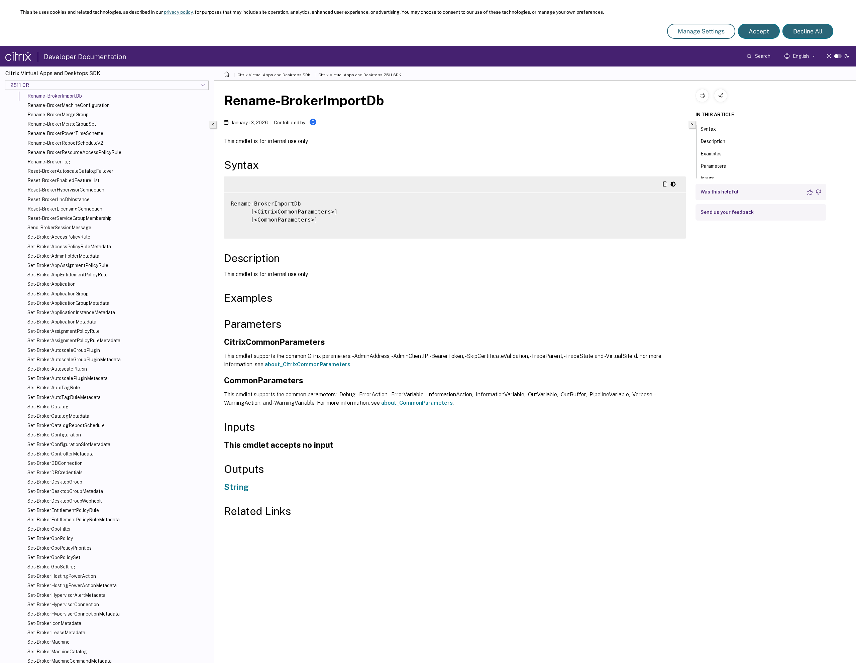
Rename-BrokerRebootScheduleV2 (65, 143)
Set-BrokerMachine (48, 642)
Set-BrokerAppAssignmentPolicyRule (67, 265)
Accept (759, 31)
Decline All (808, 31)
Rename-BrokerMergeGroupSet (61, 124)
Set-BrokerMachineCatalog (57, 651)
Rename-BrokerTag (48, 161)
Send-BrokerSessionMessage (59, 227)
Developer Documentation (85, 57)
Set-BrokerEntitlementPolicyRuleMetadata (73, 519)
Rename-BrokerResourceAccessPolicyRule (74, 152)
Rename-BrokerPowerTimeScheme (65, 133)
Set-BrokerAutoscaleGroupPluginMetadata (74, 359)
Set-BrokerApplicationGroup (58, 293)
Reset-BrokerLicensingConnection (64, 209)
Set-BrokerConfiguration (54, 434)
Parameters (713, 166)
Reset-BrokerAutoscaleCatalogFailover (70, 171)
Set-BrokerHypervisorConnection (63, 604)
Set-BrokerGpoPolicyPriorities (59, 548)
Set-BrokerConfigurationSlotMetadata (68, 444)
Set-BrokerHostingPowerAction (61, 576)
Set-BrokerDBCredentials (55, 472)
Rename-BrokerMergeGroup (58, 114)
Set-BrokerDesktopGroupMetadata (65, 491)
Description (713, 141)
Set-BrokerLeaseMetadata (56, 632)
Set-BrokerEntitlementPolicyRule (63, 510)
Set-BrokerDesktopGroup (54, 482)
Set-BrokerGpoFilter (49, 529)
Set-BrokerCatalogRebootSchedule (66, 425)
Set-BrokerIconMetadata (54, 623)
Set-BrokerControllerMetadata (60, 453)
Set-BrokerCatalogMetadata (58, 416)
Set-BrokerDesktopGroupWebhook (64, 501)
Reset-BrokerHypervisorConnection (65, 189)
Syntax (708, 129)
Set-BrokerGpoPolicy (50, 538)
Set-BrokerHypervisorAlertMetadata (66, 595)
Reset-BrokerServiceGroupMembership (69, 218)
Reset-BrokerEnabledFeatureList (63, 180)
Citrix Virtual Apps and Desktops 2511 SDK (359, 75)
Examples (711, 153)
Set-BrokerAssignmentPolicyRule (63, 331)
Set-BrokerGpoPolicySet (53, 557)
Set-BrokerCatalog (48, 406)
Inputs (707, 178)
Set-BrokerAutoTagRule (53, 387)
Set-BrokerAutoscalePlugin (57, 369)
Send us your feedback (727, 212)
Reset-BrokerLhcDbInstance (58, 199)
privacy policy (178, 12)
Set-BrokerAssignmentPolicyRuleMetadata (73, 340)
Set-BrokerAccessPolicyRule (58, 237)
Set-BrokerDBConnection (55, 463)
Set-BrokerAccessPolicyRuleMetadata (69, 246)
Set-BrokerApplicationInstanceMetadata (71, 312)
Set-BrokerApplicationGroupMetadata (68, 303)
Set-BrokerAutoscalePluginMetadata (67, 378)
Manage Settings (701, 31)
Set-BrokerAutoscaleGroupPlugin (63, 350)
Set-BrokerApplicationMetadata (61, 321)
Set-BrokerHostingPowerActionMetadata (72, 585)
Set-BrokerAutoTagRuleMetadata (64, 397)
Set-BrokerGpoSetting (51, 566)
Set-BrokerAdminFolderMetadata (63, 256)
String (236, 487)
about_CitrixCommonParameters (307, 364)
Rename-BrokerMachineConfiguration (68, 105)
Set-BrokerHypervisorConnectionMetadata (73, 614)
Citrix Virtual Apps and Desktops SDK (274, 75)
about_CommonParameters (417, 403)
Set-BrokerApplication (51, 284)
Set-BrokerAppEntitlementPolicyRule (67, 274)
